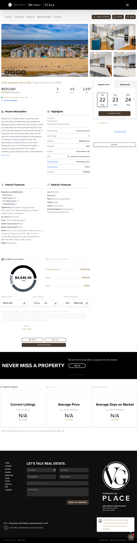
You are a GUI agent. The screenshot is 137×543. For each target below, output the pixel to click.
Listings (8, 466)
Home (7, 463)
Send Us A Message (77, 502)
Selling (8, 472)
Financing (9, 475)
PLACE (46, 523)
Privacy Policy (103, 540)
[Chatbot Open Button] (131, 537)
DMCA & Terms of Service (118, 540)
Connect (8, 490)
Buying (8, 469)
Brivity (12, 540)
